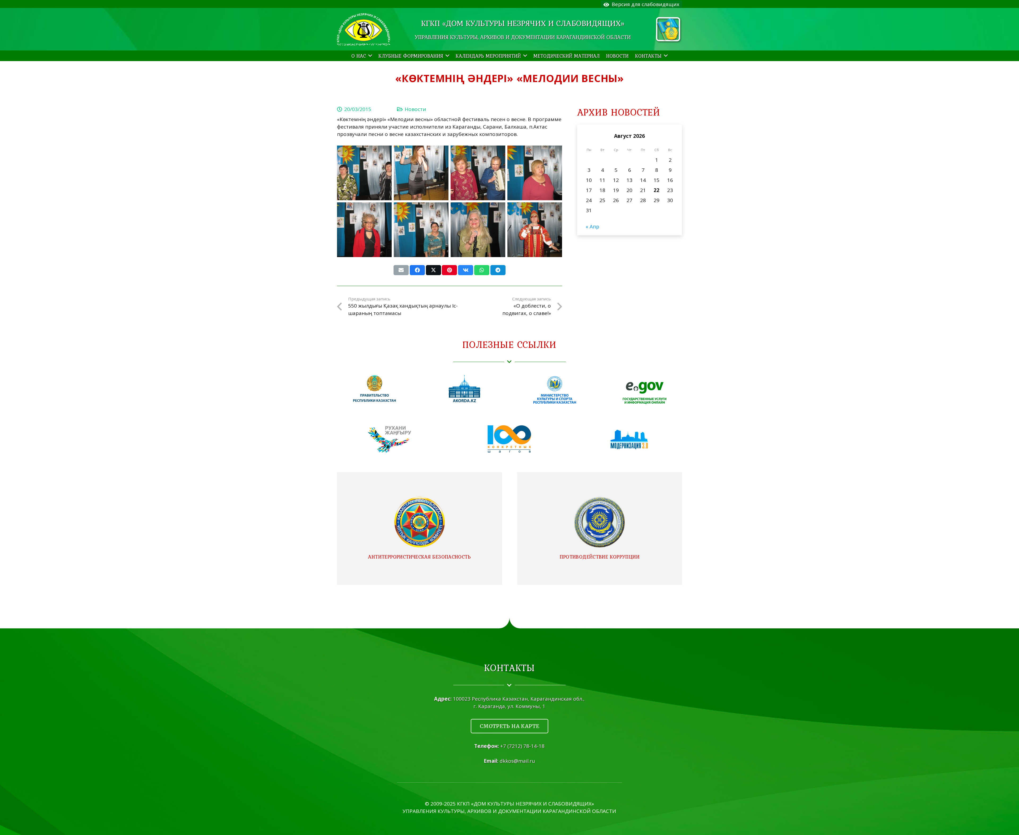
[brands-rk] (668, 30)
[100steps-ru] (509, 439)
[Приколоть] (449, 270)
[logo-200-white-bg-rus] (363, 29)
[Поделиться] (417, 270)
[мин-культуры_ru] (554, 389)
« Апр (592, 226)
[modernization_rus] (629, 439)
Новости (415, 109)
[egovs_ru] (644, 389)
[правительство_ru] (374, 389)
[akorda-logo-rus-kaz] (464, 389)
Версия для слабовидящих (644, 4)
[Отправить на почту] (401, 270)
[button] (369, 55)
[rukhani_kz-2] (389, 439)
